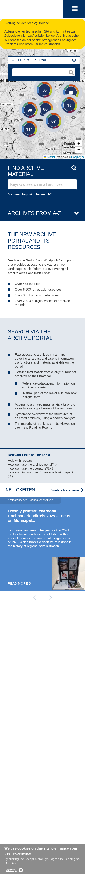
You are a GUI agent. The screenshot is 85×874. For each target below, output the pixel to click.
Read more (18, 583)
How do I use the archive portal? (31, 464)
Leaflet (50, 157)
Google (75, 157)
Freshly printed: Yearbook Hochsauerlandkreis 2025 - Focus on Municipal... (39, 516)
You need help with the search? (30, 194)
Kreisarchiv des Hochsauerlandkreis (30, 500)
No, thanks (21, 870)
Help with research (21, 460)
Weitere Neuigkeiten (65, 490)
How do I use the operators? (28, 468)
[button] (62, 98)
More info (10, 863)
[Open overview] (75, 213)
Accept (11, 870)
